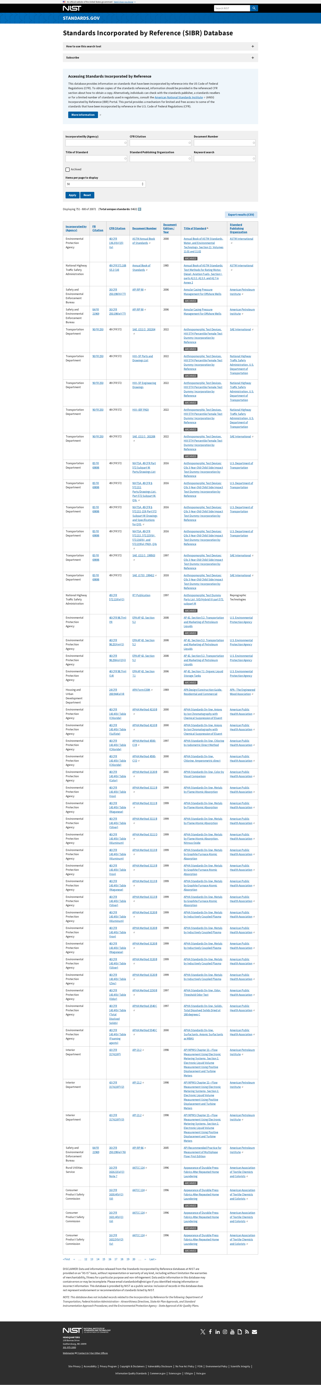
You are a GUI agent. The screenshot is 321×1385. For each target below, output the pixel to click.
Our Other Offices (99, 1353)
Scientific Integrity (240, 1366)
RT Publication (141, 595)
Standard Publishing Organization (152, 152)
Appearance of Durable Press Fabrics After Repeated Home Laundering (201, 1172)
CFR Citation (138, 136)
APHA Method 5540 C (144, 1030)
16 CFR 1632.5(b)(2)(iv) (116, 1239)
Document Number (206, 136)
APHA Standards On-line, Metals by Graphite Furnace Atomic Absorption (203, 854)
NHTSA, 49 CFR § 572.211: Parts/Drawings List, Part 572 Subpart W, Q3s (144, 491)
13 (91, 1259)
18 (122, 1259)
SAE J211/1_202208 (143, 436)
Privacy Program (108, 1366)
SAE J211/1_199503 (143, 555)
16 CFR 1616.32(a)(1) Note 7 (116, 1172)
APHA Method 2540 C (144, 1006)
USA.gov (188, 1373)
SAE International (240, 329)
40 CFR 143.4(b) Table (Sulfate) (117, 729)
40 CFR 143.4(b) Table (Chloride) (117, 714)
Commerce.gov (158, 1373)
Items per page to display (82, 177)
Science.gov (175, 1373)
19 (128, 1259)
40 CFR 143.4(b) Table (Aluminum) (117, 839)
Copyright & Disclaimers (132, 1366)
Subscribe (72, 57)
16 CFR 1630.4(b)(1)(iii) (116, 1194)
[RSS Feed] (247, 1331)
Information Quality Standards (131, 1373)
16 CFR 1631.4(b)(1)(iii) (116, 1217)
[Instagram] (225, 1331)
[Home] (72, 8)
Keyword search (204, 152)
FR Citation (97, 228)
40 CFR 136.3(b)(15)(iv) (116, 243)
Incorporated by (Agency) (76, 228)
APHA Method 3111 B (144, 787)
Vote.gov (201, 1373)
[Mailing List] (254, 1331)
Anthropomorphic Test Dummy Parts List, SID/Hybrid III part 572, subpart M (204, 599)
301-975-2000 (69, 1347)
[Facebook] (210, 1331)
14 (97, 1259)
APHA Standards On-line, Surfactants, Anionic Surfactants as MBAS (203, 1034)
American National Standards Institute (179, 97)
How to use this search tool (83, 46)
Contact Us (83, 1353)
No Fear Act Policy (184, 1366)
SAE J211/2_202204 (143, 329)
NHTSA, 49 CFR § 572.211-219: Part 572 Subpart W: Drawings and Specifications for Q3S (144, 515)
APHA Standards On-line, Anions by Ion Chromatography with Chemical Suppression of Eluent (203, 714)
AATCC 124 (138, 1168)
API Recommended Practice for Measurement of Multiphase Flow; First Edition (202, 1152)
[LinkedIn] (217, 1331)
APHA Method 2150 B (144, 990)
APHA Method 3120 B (144, 912)
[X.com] (203, 1331)
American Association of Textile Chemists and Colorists (242, 1172)
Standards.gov (81, 18)
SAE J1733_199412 (143, 575)
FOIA (199, 1366)
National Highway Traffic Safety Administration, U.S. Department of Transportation (242, 364)
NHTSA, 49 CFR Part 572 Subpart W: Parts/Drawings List (144, 467)
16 (110, 1259)
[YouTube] (232, 1331)
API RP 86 (137, 1148)
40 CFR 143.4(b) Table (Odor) (117, 995)
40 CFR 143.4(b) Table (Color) (117, 776)
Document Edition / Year (170, 228)
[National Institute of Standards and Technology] (87, 1330)
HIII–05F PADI (140, 410)
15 (103, 1259)
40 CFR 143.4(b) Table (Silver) (117, 823)
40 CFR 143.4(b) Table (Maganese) (117, 807)
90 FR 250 (97, 329)
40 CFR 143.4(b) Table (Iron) (117, 792)
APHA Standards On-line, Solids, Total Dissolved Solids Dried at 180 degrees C (203, 1010)
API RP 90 (137, 289)
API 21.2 (136, 1050)
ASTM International (241, 239)
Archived (76, 169)
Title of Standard (77, 152)
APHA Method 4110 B (144, 709)
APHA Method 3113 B (144, 850)
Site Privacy (74, 1366)
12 (85, 1259)
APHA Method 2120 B (144, 772)
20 (133, 1259)
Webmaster (68, 1353)
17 (116, 1259)
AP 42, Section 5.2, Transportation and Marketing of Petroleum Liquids (204, 622)
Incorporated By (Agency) (82, 136)
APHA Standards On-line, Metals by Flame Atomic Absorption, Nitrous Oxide (203, 839)
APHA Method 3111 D (144, 834)
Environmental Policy (216, 1366)
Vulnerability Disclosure (160, 1366)
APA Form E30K (141, 690)
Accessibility (90, 1366)
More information (83, 115)
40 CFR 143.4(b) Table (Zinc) (117, 979)
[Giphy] (239, 1331)
